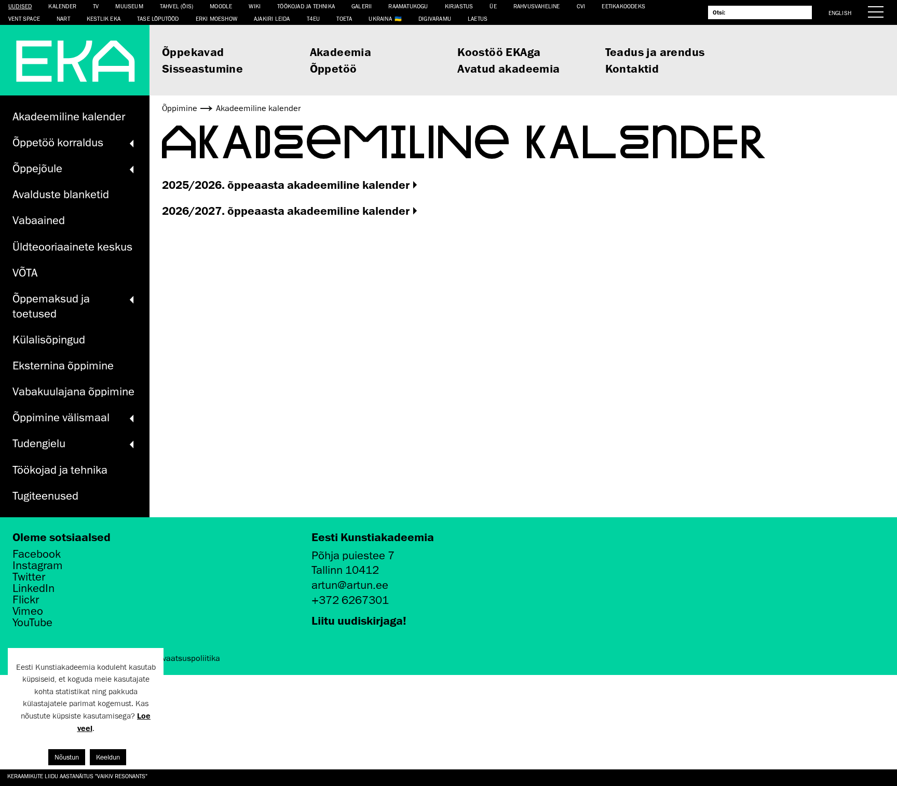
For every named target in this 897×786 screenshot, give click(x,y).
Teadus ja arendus (655, 51)
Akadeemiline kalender (68, 116)
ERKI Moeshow (216, 18)
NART (63, 18)
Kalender (62, 6)
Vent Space (24, 18)
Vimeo (27, 611)
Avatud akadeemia (508, 68)
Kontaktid (632, 68)
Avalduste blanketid (60, 194)
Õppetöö (333, 68)
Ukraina (380, 18)
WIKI (255, 6)
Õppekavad (193, 51)
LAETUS (477, 18)
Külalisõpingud (48, 340)
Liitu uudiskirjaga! (358, 620)
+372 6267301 (350, 600)
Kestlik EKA (103, 18)
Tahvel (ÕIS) (176, 6)
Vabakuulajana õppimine (73, 391)
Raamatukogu (408, 6)
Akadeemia (341, 51)
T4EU (313, 18)
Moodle (221, 6)
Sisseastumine (202, 68)
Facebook (36, 554)
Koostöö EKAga (498, 51)
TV (96, 6)
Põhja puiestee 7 (353, 555)
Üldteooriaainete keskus (72, 247)
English (839, 12)
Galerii (361, 6)
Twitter (28, 577)
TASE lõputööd (158, 18)
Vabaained (38, 220)
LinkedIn (33, 588)
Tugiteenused (45, 496)
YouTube (32, 622)
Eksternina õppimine (63, 365)
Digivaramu (434, 18)
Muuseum (129, 6)
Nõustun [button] (67, 757)
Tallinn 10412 (345, 570)
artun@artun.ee (349, 585)
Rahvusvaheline (536, 6)
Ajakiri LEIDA (272, 18)
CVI (581, 6)
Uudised (20, 6)
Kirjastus (459, 6)
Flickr (25, 599)
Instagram (37, 565)
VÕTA (24, 273)
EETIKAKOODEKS (623, 6)
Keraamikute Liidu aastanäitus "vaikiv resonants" (77, 776)
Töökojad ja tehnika (306, 6)
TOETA (344, 18)
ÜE (493, 6)
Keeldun (108, 757)
